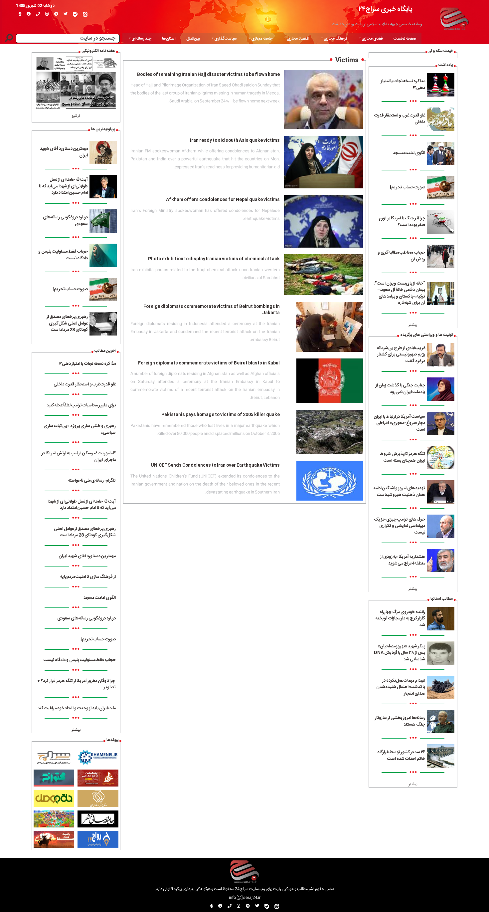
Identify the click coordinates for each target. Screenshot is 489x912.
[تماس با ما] (38, 14)
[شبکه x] (65, 14)
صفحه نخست (405, 38)
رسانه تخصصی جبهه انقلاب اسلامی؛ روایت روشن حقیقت (377, 24)
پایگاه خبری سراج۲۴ (385, 9)
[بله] (75, 14)
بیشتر (412, 325)
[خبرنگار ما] (20, 14)
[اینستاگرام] (47, 14)
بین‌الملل (193, 38)
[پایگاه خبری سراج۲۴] (454, 17)
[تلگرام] (56, 14)
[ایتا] (85, 14)
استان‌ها (169, 38)
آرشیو (76, 116)
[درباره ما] (28, 14)
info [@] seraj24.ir (244, 897)
